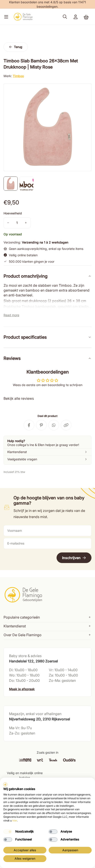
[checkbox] (7, 831)
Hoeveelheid (13, 213)
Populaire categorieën (22, 617)
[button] (5, 16)
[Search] (64, 16)
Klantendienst (15, 626)
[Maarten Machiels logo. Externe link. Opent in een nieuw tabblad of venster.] (5, 784)
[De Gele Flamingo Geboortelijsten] (23, 16)
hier (14, 820)
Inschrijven (71, 558)
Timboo (18, 76)
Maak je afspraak (22, 689)
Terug (18, 47)
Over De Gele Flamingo (23, 635)
